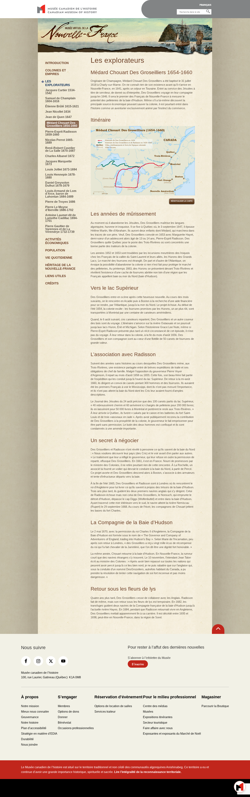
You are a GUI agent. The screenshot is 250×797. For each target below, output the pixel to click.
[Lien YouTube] (63, 661)
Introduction (57, 63)
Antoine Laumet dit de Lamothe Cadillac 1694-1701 (61, 218)
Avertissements (125, 787)
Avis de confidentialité (150, 787)
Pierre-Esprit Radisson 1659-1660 (61, 133)
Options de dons (68, 711)
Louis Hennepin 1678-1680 (60, 176)
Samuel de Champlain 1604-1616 (60, 100)
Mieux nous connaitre (35, 711)
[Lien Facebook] (26, 661)
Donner (63, 717)
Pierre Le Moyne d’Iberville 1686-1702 (59, 208)
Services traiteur (104, 711)
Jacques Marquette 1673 (58, 163)
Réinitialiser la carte (182, 201)
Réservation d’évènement (118, 697)
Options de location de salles (113, 706)
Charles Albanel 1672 (59, 156)
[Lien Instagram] (38, 661)
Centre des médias (155, 706)
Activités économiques (56, 241)
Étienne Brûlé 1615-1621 (62, 106)
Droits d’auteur (98, 787)
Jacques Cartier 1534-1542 (60, 91)
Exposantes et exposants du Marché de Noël (172, 733)
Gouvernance (30, 717)
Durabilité (27, 739)
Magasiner (211, 697)
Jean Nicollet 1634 (57, 111)
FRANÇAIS (205, 5)
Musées (148, 711)
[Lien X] (51, 661)
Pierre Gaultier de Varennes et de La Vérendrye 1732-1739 (59, 229)
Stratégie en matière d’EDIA (39, 733)
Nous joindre (29, 744)
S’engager (67, 697)
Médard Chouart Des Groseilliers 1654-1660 (62, 124)
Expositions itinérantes (157, 717)
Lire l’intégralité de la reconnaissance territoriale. (147, 772)
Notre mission (30, 706)
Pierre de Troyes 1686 (60, 201)
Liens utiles (55, 276)
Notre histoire (29, 722)
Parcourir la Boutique (215, 706)
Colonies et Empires (55, 72)
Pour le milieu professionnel (169, 697)
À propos (29, 697)
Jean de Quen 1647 (58, 117)
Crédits (52, 283)
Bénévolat (64, 722)
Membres (64, 706)
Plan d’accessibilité (33, 728)
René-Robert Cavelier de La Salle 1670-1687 (60, 149)
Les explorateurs (57, 83)
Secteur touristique (155, 722)
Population (55, 250)
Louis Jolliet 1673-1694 (61, 169)
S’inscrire (138, 664)
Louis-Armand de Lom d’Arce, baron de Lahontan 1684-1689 (60, 194)
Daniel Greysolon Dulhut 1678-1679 (57, 184)
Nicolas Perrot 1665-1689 (59, 141)
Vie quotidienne (58, 257)
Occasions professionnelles (76, 728)
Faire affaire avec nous (158, 728)
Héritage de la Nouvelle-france (60, 266)
